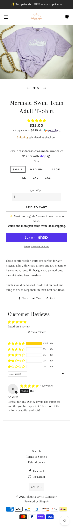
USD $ (35, 487)
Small (18, 169)
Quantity (35, 190)
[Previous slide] (28, 88)
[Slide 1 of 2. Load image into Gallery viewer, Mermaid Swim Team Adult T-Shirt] (35, 88)
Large (54, 169)
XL (24, 177)
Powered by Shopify (37, 501)
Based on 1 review (19, 326)
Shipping (22, 137)
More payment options (36, 246)
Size (36, 161)
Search (36, 451)
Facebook (38, 471)
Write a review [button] (36, 332)
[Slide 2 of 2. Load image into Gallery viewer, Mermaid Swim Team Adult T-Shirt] (38, 88)
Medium (36, 169)
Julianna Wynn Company (41, 496)
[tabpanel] (36, 51)
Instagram (38, 476)
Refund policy (36, 462)
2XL (35, 177)
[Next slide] (44, 88)
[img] (30, 386)
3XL (48, 177)
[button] (36, 120)
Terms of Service (36, 456)
